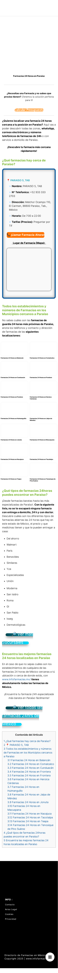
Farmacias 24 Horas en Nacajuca (29, 813)
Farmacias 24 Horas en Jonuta (27, 802)
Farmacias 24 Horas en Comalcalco (30, 764)
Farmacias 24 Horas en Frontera (29, 771)
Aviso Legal (11, 909)
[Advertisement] (29, 47)
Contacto (10, 904)
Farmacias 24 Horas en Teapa (27, 821)
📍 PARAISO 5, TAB (16, 744)
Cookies (9, 914)
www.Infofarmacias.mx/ (16, 679)
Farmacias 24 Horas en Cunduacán (30, 767)
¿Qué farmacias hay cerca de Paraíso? (27, 741)
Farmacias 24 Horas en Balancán (28, 760)
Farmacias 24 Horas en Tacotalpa (30, 817)
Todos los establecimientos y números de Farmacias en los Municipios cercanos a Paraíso (28, 752)
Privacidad (10, 919)
